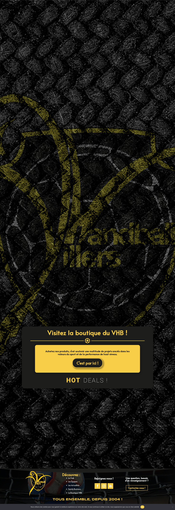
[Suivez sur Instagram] (104, 486)
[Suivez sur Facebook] (97, 486)
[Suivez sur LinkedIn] (110, 486)
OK (142, 507)
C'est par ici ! (87, 363)
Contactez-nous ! (136, 487)
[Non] (172, 507)
